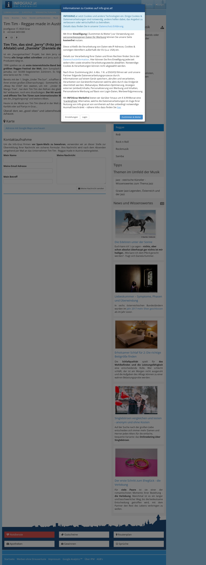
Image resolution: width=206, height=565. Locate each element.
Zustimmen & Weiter (131, 117)
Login (84, 117)
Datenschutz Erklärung (111, 26)
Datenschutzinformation (76, 59)
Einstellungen (71, 117)
